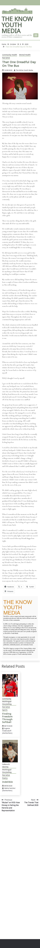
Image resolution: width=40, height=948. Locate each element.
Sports (4, 710)
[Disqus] (20, 845)
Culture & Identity (6, 765)
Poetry (5, 778)
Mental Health (24, 55)
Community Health (9, 55)
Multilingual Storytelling (6, 702)
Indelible (7, 781)
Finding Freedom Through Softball (7, 718)
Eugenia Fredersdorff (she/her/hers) (7, 730)
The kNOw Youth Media (17, 25)
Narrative (6, 58)
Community (6, 699)
